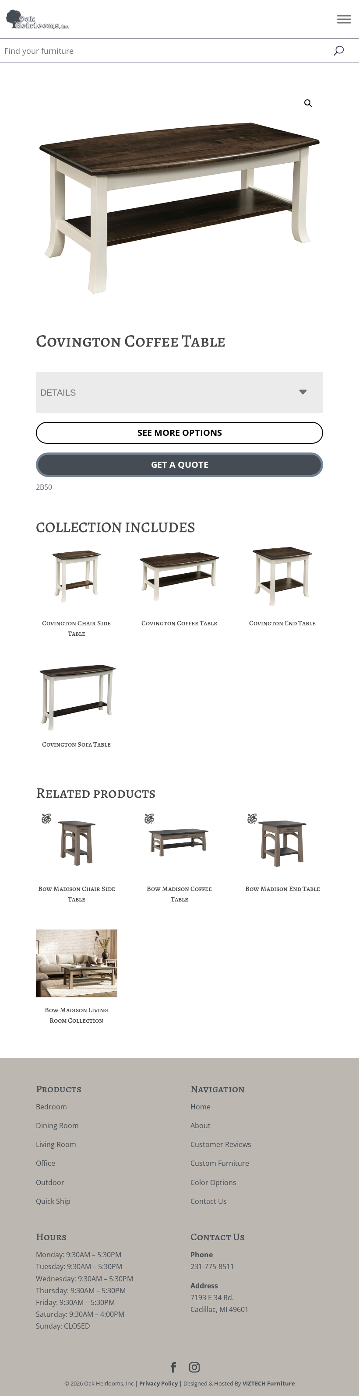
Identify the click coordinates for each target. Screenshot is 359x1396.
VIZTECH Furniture (269, 1383)
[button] (308, 103)
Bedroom (51, 1107)
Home (200, 1107)
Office (45, 1163)
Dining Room (57, 1125)
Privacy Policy (158, 1383)
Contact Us (208, 1201)
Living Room (56, 1144)
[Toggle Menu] (344, 19)
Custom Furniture (219, 1163)
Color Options (213, 1182)
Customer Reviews (220, 1144)
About (200, 1125)
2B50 (44, 487)
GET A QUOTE (179, 464)
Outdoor (50, 1182)
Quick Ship (53, 1201)
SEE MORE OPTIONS (179, 432)
